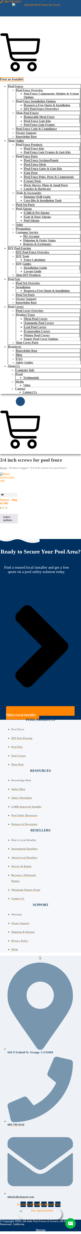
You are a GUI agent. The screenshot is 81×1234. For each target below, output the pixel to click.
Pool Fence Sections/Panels (41, 160)
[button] (12, 79)
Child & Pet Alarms (37, 212)
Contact (20, 388)
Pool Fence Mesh (35, 164)
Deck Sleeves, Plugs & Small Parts (46, 185)
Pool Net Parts (25, 204)
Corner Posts (32, 181)
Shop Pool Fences (27, 113)
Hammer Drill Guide (37, 196)
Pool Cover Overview (30, 310)
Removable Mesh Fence (39, 116)
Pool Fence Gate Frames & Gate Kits (47, 152)
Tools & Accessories (28, 193)
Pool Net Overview (28, 283)
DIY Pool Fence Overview (32, 252)
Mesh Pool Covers (35, 318)
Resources (14, 346)
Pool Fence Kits (34, 148)
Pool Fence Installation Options (36, 101)
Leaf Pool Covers (35, 327)
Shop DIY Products (28, 275)
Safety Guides (24, 362)
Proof (19, 374)
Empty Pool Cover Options (41, 339)
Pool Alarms (24, 208)
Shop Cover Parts (27, 342)
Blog (19, 354)
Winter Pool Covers (37, 335)
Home (3, 467)
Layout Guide (32, 271)
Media (20, 381)
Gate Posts (31, 172)
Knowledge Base (26, 136)
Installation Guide (35, 267)
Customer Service (27, 232)
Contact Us (30, 392)
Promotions (23, 228)
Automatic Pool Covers (39, 322)
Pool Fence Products (29, 144)
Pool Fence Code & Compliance (36, 128)
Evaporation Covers (37, 331)
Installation (23, 287)
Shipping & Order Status (40, 240)
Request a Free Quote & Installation (47, 105)
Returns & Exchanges (37, 244)
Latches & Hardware (37, 188)
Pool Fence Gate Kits (37, 121)
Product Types (25, 314)
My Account (31, 236)
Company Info (25, 370)
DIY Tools (22, 256)
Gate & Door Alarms (37, 216)
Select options (7, 518)
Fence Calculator (35, 259)
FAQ (19, 359)
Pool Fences (15, 86)
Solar (19, 224)
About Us (14, 366)
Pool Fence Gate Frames (39, 124)
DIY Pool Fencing (19, 248)
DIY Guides (23, 263)
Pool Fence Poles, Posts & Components (49, 176)
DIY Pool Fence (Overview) (41, 108)
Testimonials (31, 377)
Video (27, 385)
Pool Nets (14, 279)
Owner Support (26, 133)
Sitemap (40, 1229)
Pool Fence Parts (27, 156)
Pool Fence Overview (29, 90)
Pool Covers (16, 306)
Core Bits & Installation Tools (43, 200)
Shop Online (16, 140)
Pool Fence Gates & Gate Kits (43, 168)
